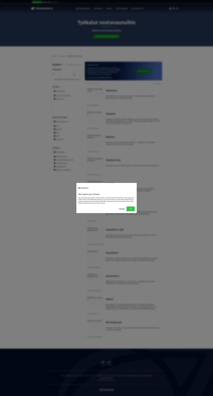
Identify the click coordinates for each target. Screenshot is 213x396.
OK (130, 209)
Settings (121, 209)
